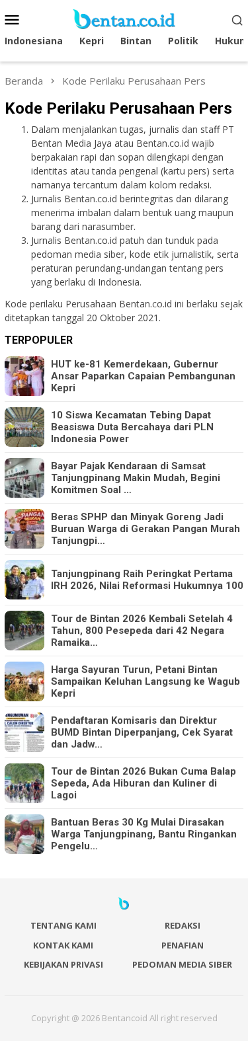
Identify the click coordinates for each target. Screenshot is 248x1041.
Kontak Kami (63, 945)
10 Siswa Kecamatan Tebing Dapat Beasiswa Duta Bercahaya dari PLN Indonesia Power (132, 427)
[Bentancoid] (124, 18)
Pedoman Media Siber (182, 964)
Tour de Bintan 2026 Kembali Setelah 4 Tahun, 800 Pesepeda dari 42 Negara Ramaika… (142, 630)
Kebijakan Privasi (63, 964)
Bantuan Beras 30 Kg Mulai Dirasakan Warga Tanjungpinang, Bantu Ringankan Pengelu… (144, 834)
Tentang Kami (63, 925)
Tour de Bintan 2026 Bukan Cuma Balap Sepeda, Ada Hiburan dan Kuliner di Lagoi (143, 783)
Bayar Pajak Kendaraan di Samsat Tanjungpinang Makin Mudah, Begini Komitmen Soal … (135, 478)
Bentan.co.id (164, 143)
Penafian (182, 945)
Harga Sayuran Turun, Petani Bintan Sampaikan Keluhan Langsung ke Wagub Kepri (145, 681)
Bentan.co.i (143, 303)
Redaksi (182, 925)
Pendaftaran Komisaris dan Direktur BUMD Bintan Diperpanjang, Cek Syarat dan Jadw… (142, 732)
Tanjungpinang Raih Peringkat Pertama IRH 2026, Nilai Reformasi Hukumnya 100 (147, 580)
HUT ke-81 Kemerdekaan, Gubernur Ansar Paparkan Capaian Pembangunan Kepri (143, 376)
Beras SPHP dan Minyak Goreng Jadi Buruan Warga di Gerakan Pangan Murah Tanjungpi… (145, 529)
